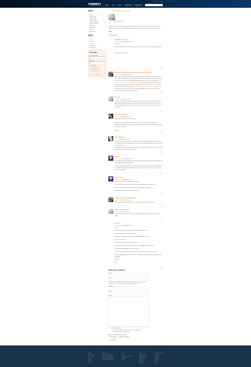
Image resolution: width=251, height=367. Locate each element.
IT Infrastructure (92, 19)
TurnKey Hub (138, 5)
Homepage (110, 286)
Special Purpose (142, 362)
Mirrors (89, 357)
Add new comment (113, 35)
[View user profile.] (111, 16)
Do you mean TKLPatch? (121, 114)
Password (92, 60)
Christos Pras (118, 41)
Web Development (142, 357)
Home (109, 10)
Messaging (91, 25)
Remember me (93, 65)
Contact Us (90, 359)
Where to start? (119, 177)
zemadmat (110, 21)
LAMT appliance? (119, 137)
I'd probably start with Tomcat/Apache (125, 198)
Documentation (92, 47)
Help (113, 5)
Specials (91, 14)
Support (91, 41)
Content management (93, 21)
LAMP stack (157, 357)
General (110, 33)
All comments (114, 336)
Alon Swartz (117, 116)
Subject (110, 290)
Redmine (156, 362)
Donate (123, 359)
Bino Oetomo (118, 225)
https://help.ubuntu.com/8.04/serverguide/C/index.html (127, 82)
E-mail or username (94, 55)
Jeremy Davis (117, 74)
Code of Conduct (91, 356)
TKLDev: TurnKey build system (107, 359)
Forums (90, 39)
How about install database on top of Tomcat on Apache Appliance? (133, 72)
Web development (92, 16)
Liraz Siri (116, 139)
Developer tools (92, 31)
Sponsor (89, 362)
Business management (94, 23)
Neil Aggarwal (118, 158)
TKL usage (117, 97)
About (89, 353)
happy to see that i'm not (122, 209)
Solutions (105, 353)
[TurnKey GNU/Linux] (94, 5)
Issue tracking (92, 27)
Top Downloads (159, 353)
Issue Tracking (141, 359)
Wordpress (157, 359)
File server (156, 360)
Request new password (96, 71)
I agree (116, 156)
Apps (106, 5)
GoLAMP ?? (117, 223)
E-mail (109, 277)
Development (92, 45)
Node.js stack (157, 356)
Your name (110, 273)
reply (161, 68)
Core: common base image (107, 354)
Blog (119, 5)
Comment (110, 295)
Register (161, 1)
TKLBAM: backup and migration (108, 357)
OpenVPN (156, 354)
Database (91, 29)
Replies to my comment (124, 336)
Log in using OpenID (95, 68)
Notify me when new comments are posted (118, 334)
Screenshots (128, 5)
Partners (89, 360)
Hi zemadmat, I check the (121, 39)
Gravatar (141, 281)
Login (155, 1)
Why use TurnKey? (91, 354)
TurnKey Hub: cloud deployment (108, 356)
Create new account (95, 69)
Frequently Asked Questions (127, 356)
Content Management (143, 354)
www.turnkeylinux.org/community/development (144, 86)
